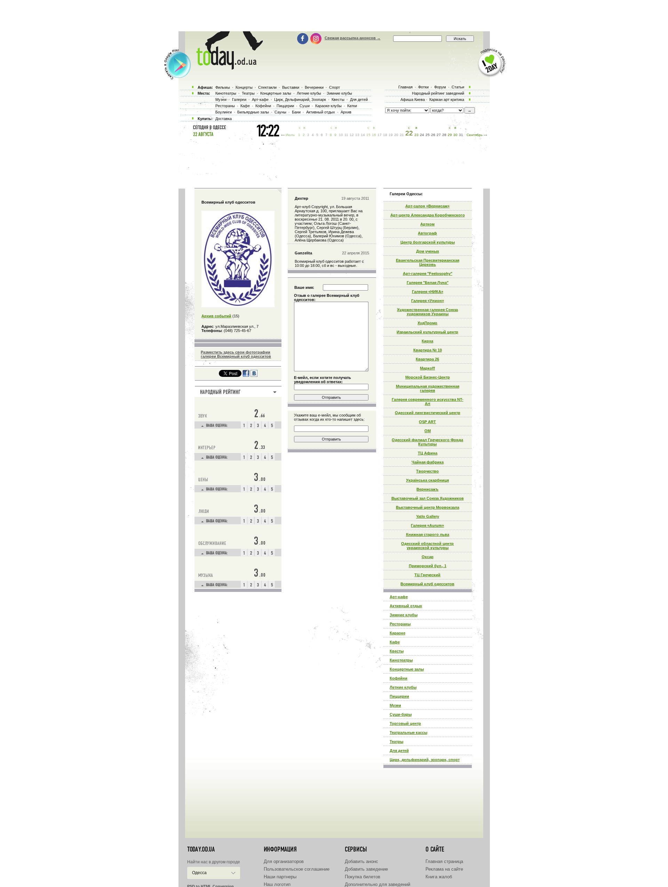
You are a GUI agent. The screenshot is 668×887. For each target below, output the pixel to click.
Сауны (280, 112)
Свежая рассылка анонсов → (353, 38)
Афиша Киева (412, 99)
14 (363, 135)
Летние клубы (403, 687)
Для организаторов (284, 861)
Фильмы (222, 87)
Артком (427, 224)
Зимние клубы (404, 615)
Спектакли (267, 87)
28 (444, 135)
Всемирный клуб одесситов (427, 584)
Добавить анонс (361, 861)
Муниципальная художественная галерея (427, 388)
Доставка (223, 119)
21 (402, 135)
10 (341, 135)
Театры (396, 741)
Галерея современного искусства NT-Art (427, 401)
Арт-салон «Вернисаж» (427, 206)
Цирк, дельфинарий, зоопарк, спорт (425, 760)
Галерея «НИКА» (427, 292)
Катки (352, 106)
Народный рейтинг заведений (438, 93)
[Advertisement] (334, 15)
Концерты (244, 87)
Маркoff (427, 368)
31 (461, 135)
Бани (296, 112)
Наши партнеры (280, 876)
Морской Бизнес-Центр (427, 377)
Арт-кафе (399, 597)
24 (422, 135)
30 (455, 135)
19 (391, 135)
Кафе (395, 642)
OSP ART (427, 422)
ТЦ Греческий (427, 575)
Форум (440, 87)
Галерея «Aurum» (427, 525)
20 (396, 135)
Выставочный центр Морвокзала (427, 507)
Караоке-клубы (328, 106)
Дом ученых (427, 251)
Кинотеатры (401, 660)
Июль (290, 135)
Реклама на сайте (444, 869)
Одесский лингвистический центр (427, 413)
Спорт (334, 87)
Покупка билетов (362, 876)
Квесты (397, 651)
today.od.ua (201, 849)
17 (379, 135)
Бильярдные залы (253, 112)
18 (385, 135)
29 (450, 135)
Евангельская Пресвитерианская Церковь (427, 262)
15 (368, 135)
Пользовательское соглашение (296, 869)
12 (352, 135)
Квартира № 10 (427, 350)
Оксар (428, 557)
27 (439, 135)
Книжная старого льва (427, 534)
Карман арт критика (446, 99)
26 (433, 135)
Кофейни (398, 678)
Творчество (427, 471)
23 (416, 135)
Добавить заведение (366, 869)
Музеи (395, 705)
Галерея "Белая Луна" (427, 282)
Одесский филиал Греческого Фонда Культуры (427, 442)
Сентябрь (475, 135)
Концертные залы (407, 669)
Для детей (399, 751)
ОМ (427, 431)
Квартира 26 (427, 359)
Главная (405, 87)
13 (357, 135)
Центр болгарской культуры (427, 242)
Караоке (397, 633)
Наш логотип (277, 884)
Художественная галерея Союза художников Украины (427, 312)
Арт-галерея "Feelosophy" (427, 273)
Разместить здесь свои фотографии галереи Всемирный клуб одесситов (236, 354)
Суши (305, 106)
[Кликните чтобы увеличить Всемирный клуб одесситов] (238, 306)
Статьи (458, 87)
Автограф (427, 233)
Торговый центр (405, 723)
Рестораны (400, 624)
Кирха (427, 341)
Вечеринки (314, 87)
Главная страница (444, 861)
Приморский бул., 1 (427, 566)
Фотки (423, 87)
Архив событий (216, 316)
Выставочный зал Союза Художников (427, 498)
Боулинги (223, 112)
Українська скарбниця (427, 480)
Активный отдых (406, 606)
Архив (346, 112)
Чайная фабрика (428, 462)
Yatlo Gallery (427, 516)
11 (346, 135)
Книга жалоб (439, 876)
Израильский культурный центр (427, 332)
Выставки (290, 87)
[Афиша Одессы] (226, 68)
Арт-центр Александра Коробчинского (427, 215)
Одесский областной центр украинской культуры (427, 545)
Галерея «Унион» (427, 301)
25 (428, 135)
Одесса (199, 872)
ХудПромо (427, 323)
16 (374, 135)
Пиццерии (399, 696)
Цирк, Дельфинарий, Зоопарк (300, 99)
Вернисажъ (427, 489)
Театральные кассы (408, 732)
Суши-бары (401, 714)
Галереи (239, 99)
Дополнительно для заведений (377, 884)
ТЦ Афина (427, 453)
